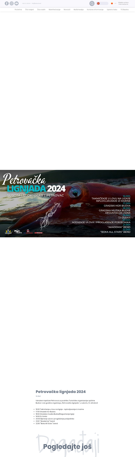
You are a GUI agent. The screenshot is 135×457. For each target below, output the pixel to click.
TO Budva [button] (125, 9)
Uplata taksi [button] (112, 9)
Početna (18, 9)
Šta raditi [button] (41, 9)
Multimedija (79, 9)
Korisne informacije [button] (95, 9)
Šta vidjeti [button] (29, 9)
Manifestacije (54, 9)
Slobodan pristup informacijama (123, 3)
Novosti (67, 9)
